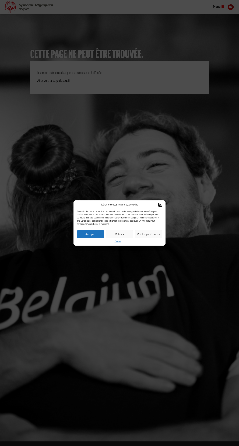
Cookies (118, 242)
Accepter (90, 234)
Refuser (119, 234)
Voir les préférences (148, 234)
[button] (160, 205)
